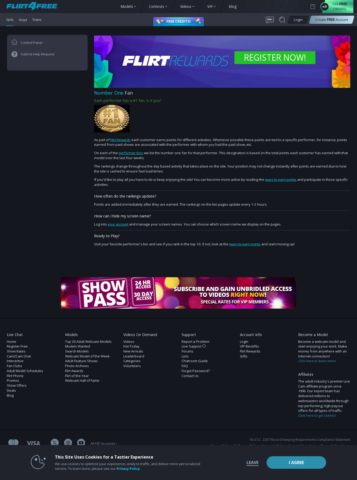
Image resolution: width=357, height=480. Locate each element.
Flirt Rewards (120, 139)
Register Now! (275, 57)
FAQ (185, 365)
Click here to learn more (317, 360)
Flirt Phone (15, 375)
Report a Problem (195, 341)
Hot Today (131, 346)
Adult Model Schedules (25, 370)
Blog (10, 395)
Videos (128, 341)
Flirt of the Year (77, 375)
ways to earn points (280, 179)
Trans (37, 19)
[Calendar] (312, 6)
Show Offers (17, 385)
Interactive (15, 360)
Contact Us (190, 375)
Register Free (17, 346)
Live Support (192, 346)
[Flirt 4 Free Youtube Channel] (81, 443)
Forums (187, 351)
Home (11, 341)
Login (244, 341)
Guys (23, 19)
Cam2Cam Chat (19, 356)
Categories (132, 360)
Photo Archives (77, 365)
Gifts (243, 356)
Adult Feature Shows (81, 360)
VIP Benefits (249, 346)
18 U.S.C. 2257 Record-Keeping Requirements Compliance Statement (299, 439)
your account (118, 224)
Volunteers (132, 365)
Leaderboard (133, 356)
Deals (11, 390)
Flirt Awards (74, 370)
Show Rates (16, 351)
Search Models (77, 351)
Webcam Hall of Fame (82, 380)
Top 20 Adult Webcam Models (88, 341)
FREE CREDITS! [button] (178, 21)
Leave (252, 462)
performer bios (131, 153)
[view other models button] (34, 6)
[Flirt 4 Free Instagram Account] (68, 443)
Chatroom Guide (195, 360)
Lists (185, 356)
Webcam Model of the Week (87, 356)
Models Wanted (77, 346)
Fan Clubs (14, 365)
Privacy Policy (128, 468)
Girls (10, 19)
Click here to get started (317, 415)
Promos (13, 380)
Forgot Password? (196, 370)
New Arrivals (133, 351)
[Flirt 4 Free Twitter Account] (55, 443)
